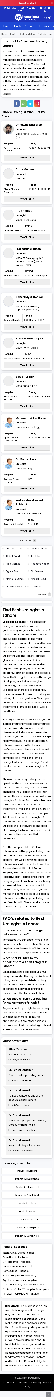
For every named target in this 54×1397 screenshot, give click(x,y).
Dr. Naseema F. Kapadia (16, 1262)
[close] (52, 3)
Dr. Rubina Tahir (12, 1289)
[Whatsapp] (24, 103)
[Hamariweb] (27, 17)
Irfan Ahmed (24, 210)
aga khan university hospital (19, 1280)
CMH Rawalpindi (12, 1284)
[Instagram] (45, 8)
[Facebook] (17, 103)
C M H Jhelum (31, 1293)
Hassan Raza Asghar (29, 338)
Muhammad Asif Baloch (31, 418)
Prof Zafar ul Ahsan (28, 249)
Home (5, 26)
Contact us (21, 1382)
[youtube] (49, 8)
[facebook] (40, 8)
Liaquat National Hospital (17, 1266)
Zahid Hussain (25, 377)
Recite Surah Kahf (27, 3)
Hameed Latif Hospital (15, 1271)
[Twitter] (30, 103)
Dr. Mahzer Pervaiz (28, 459)
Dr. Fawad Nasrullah (29, 125)
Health (17, 26)
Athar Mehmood (26, 169)
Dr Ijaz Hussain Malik (34, 1284)
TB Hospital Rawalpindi (35, 1289)
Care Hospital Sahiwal (15, 1257)
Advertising (35, 1382)
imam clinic (9, 1252)
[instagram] (37, 103)
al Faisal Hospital (12, 1293)
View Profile (27, 157)
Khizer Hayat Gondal (29, 297)
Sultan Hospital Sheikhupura (19, 1275)
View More (41, 594)
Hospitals (43, 26)
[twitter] (45, 10)
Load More (25, 540)
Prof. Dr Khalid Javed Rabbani (29, 502)
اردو (48, 17)
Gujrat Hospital (26, 1252)
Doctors (29, 26)
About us (8, 1382)
